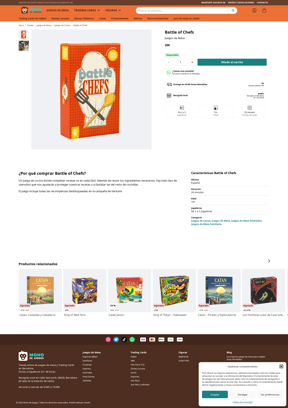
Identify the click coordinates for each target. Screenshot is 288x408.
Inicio (21, 25)
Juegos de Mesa (58, 10)
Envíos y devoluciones (241, 2)
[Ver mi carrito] (264, 10)
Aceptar (214, 394)
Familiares (87, 360)
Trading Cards (85, 10)
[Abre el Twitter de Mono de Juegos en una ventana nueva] (116, 339)
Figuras (111, 10)
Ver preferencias (270, 394)
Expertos (87, 368)
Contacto (262, 2)
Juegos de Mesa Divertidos (246, 220)
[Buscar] (233, 10)
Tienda (30, 25)
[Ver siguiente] (269, 261)
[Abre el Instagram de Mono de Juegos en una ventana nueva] (108, 339)
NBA (133, 360)
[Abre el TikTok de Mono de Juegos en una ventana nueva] (124, 339)
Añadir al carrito (232, 62)
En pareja (87, 364)
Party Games (89, 376)
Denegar (243, 394)
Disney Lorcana (60, 18)
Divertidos (87, 372)
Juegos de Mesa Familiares (206, 224)
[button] (281, 366)
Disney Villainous (84, 18)
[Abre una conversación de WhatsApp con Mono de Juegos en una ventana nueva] (132, 339)
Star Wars (135, 380)
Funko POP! (184, 360)
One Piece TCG (137, 364)
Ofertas (138, 18)
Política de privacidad (242, 402)
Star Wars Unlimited (140, 384)
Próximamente (119, 18)
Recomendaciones (158, 18)
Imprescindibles (90, 356)
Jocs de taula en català (186, 18)
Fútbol (133, 356)
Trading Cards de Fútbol (32, 18)
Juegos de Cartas (62, 25)
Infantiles (87, 380)
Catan (102, 18)
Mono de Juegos (31, 10)
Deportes (135, 376)
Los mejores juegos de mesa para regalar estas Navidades (246, 358)
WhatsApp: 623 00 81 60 (213, 2)
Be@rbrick (183, 356)
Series (133, 372)
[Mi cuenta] (254, 10)
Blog (229, 352)
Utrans (87, 402)
